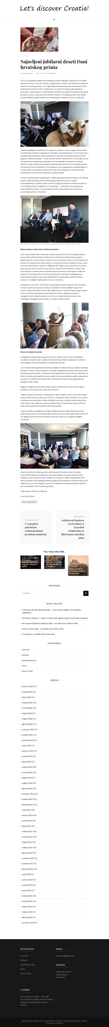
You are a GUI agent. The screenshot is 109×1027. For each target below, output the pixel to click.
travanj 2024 (27, 837)
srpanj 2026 (27, 692)
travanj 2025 (27, 772)
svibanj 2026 (27, 702)
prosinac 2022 (28, 923)
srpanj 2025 (27, 756)
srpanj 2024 (27, 821)
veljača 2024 (27, 847)
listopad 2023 (27, 869)
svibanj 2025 (27, 767)
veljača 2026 (27, 719)
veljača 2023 (27, 912)
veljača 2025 (27, 783)
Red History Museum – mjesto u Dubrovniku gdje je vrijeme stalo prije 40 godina (55, 618)
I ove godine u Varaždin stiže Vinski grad (38, 634)
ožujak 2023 (27, 906)
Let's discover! (28, 73)
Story (24, 666)
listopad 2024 (27, 804)
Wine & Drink (27, 671)
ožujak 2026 (27, 713)
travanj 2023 (27, 901)
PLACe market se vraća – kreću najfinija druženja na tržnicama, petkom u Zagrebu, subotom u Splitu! (30, 561)
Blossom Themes (80, 1021)
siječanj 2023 (27, 917)
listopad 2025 (27, 740)
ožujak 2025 (27, 778)
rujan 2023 (26, 874)
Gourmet (24, 56)
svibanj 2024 (27, 831)
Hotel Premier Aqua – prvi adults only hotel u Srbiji (42, 629)
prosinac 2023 (28, 858)
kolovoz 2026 (27, 686)
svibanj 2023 (27, 896)
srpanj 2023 (27, 885)
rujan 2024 (26, 810)
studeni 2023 (27, 863)
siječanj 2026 (27, 724)
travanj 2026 (27, 708)
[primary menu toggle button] (55, 19)
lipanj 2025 (26, 762)
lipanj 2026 (26, 697)
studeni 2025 (27, 735)
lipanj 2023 (26, 890)
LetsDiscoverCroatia (40, 1021)
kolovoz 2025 (27, 751)
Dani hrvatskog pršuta (29, 502)
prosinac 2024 (28, 794)
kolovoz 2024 (27, 815)
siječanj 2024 (27, 853)
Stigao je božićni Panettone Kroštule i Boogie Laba (77, 571)
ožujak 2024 (27, 842)
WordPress (59, 1023)
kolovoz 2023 (27, 880)
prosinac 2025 (28, 729)
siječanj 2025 (27, 788)
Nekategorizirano (29, 660)
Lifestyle (25, 655)
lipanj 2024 (26, 826)
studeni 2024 (27, 799)
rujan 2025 (26, 745)
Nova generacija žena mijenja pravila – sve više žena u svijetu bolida (50, 623)
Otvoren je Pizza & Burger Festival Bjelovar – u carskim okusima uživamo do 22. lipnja (54, 562)
